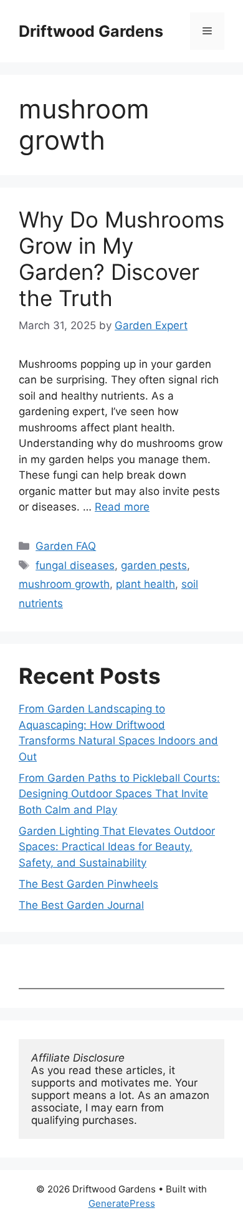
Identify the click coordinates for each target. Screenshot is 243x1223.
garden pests (154, 565)
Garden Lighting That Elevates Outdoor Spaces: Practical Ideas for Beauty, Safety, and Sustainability (117, 847)
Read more (122, 507)
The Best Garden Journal (81, 905)
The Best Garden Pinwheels (88, 884)
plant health (145, 584)
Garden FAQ (66, 546)
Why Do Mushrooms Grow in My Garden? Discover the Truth (121, 258)
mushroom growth (64, 584)
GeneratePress (121, 1203)
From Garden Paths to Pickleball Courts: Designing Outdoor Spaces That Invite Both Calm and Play (119, 794)
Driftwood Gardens (91, 31)
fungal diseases (75, 565)
